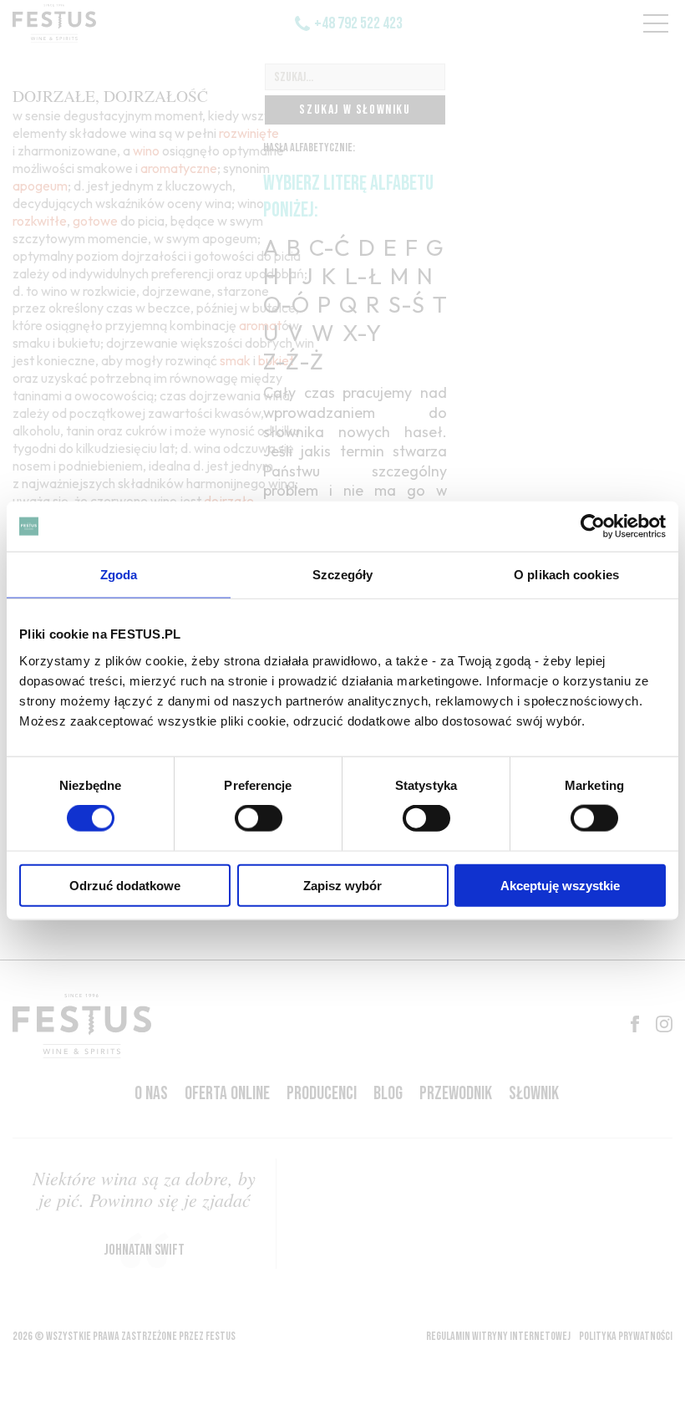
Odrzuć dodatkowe (124, 885)
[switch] (258, 818)
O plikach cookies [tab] (566, 575)
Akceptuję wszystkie (560, 885)
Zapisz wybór (342, 885)
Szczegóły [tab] (342, 575)
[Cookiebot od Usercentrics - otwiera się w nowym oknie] (593, 526)
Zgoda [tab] (119, 575)
